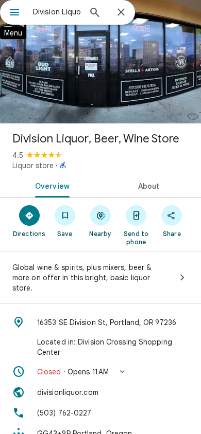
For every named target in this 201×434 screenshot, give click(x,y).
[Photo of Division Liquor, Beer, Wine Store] (100, 61)
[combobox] (56, 12)
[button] (100, 371)
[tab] (50, 185)
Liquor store (33, 165)
